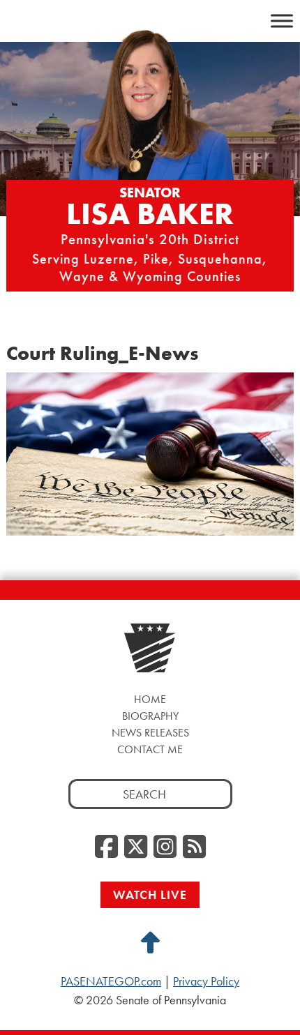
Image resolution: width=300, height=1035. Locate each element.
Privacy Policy (206, 981)
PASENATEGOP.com (111, 981)
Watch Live (150, 894)
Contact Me (150, 749)
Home (150, 699)
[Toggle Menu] (282, 20)
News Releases (150, 732)
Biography (150, 716)
